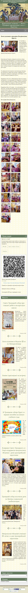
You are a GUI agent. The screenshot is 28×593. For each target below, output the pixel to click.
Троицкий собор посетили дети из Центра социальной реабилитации (14, 499)
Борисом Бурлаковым (22, 383)
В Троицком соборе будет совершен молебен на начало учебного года (14, 414)
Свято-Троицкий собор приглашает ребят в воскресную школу (14, 305)
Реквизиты (5, 251)
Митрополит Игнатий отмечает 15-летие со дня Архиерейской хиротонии (14, 536)
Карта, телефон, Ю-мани (14, 246)
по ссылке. (4, 280)
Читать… (4, 330)
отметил (12, 482)
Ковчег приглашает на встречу (14, 375)
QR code (4, 246)
